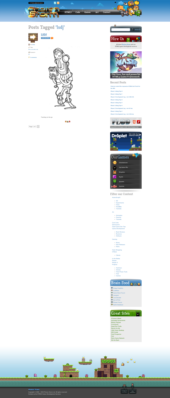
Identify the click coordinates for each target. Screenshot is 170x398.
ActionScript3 (116, 197)
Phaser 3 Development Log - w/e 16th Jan (122, 114)
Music (118, 242)
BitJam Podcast (116, 322)
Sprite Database (118, 305)
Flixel (117, 205)
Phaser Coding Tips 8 (116, 91)
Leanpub (116, 295)
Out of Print (116, 300)
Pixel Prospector (116, 334)
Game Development (118, 228)
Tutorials (118, 208)
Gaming (114, 239)
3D (117, 201)
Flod (117, 274)
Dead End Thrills (116, 326)
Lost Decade (117, 297)
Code (77, 12)
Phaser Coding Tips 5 (116, 102)
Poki (112, 336)
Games (87, 12)
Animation (119, 215)
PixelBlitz (119, 206)
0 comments (33, 57)
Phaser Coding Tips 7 (116, 94)
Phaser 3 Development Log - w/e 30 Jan (122, 108)
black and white (32, 49)
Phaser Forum (117, 302)
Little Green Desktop (117, 330)
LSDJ (44, 34)
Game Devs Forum (119, 293)
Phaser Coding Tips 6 (116, 100)
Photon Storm (126, 44)
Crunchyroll (114, 324)
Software (119, 236)
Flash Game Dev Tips (119, 226)
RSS (58, 3)
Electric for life (115, 328)
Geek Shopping (117, 250)
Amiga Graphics (118, 288)
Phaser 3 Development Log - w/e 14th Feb (122, 97)
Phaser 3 (115, 262)
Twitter (55, 3)
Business (119, 234)
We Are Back (115, 340)
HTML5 (68, 12)
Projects (114, 264)
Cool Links (115, 222)
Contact (106, 12)
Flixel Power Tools (121, 272)
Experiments (120, 203)
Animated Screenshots (118, 320)
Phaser (114, 260)
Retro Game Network (117, 338)
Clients (118, 255)
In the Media (116, 258)
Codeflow (116, 290)
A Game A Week (116, 318)
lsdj (37, 49)
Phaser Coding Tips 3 (116, 111)
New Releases (120, 244)
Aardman (119, 268)
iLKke (33, 44)
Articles (118, 270)
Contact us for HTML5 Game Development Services (44, 394)
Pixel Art (118, 217)
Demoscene (116, 224)
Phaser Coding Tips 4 (116, 105)
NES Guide (114, 332)
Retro (118, 246)
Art (97, 12)
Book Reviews (120, 232)
